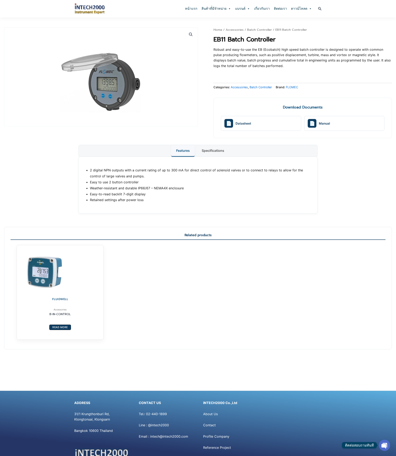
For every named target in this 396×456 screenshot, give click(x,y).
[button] (320, 8)
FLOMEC (292, 87)
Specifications (213, 150)
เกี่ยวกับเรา (262, 9)
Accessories (235, 29)
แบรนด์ (240, 9)
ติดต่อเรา (280, 9)
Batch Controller (259, 29)
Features (183, 150)
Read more (60, 327)
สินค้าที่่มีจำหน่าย (214, 9)
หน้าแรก (191, 9)
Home (217, 29)
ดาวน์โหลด (299, 9)
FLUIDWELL (60, 299)
